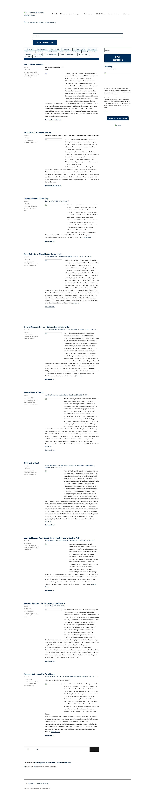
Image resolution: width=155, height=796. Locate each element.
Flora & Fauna (29, 52)
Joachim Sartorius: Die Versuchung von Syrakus (44, 603)
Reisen (93, 52)
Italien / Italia (63, 52)
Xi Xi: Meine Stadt (31, 463)
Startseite (55, 14)
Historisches (40, 52)
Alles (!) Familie (54, 49)
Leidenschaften (75, 52)
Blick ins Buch (87, 237)
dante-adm (26, 67)
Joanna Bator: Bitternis (34, 392)
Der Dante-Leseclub (79, 49)
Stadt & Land (38, 54)
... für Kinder (27, 206)
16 (38, 749)
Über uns (126, 14)
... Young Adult (29, 49)
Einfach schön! (92, 49)
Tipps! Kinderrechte (50, 54)
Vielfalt (61, 54)
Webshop (63, 14)
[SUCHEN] (129, 50)
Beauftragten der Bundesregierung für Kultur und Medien (53, 763)
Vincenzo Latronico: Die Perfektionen (40, 674)
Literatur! (85, 52)
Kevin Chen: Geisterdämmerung (37, 132)
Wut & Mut (28, 57)
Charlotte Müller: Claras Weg (36, 198)
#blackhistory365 (42, 49)
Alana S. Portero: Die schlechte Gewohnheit (42, 254)
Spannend (28, 54)
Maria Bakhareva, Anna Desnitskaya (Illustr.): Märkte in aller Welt (51, 538)
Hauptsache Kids (113, 14)
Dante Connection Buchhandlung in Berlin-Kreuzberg (37, 788)
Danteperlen (88, 14)
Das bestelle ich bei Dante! (53, 186)
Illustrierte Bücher (52, 52)
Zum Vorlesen (39, 57)
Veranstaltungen (74, 14)
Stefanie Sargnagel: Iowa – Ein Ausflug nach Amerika (46, 326)
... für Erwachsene (28, 72)
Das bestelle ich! (50, 307)
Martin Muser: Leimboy (34, 64)
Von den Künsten (83, 54)
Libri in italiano (101, 14)
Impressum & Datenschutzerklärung (38, 783)
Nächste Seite (96, 751)
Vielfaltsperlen (71, 54)
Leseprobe (76, 303)
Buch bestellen (45, 42)
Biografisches (66, 49)
